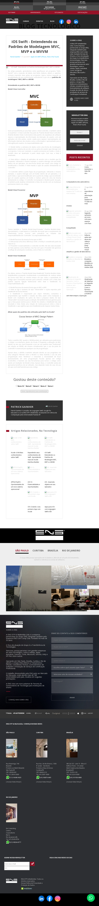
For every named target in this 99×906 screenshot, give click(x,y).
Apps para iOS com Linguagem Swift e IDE (50, 509)
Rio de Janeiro (71, 550)
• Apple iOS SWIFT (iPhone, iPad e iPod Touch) (44, 57)
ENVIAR (72, 698)
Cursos (26, 21)
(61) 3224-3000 (74, 774)
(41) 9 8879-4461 (45, 777)
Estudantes (59, 12)
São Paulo (22, 550)
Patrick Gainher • (15, 57)
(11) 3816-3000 (14, 774)
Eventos (39, 21)
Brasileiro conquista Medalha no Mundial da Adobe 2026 (89, 263)
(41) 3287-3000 (44, 774)
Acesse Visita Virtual (13, 782)
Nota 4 (43, 386)
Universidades (35, 12)
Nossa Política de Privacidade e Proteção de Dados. (32, 884)
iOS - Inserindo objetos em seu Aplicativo (50, 484)
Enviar (80, 145)
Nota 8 (28, 386)
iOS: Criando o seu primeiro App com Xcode (34, 509)
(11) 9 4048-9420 (15, 777)
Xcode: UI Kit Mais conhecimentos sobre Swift (17, 455)
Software (11, 12)
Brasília (53, 550)
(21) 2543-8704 (14, 839)
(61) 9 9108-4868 (75, 777)
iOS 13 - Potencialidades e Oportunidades (34, 484)
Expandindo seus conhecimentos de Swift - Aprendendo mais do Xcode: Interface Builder (34, 457)
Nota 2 (50, 386)
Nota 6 (35, 386)
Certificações (82, 12)
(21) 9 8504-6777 (15, 842)
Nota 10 (20, 386)
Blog (52, 21)
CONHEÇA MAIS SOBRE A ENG (81, 99)
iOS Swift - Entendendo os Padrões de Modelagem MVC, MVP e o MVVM (51, 457)
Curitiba (38, 550)
